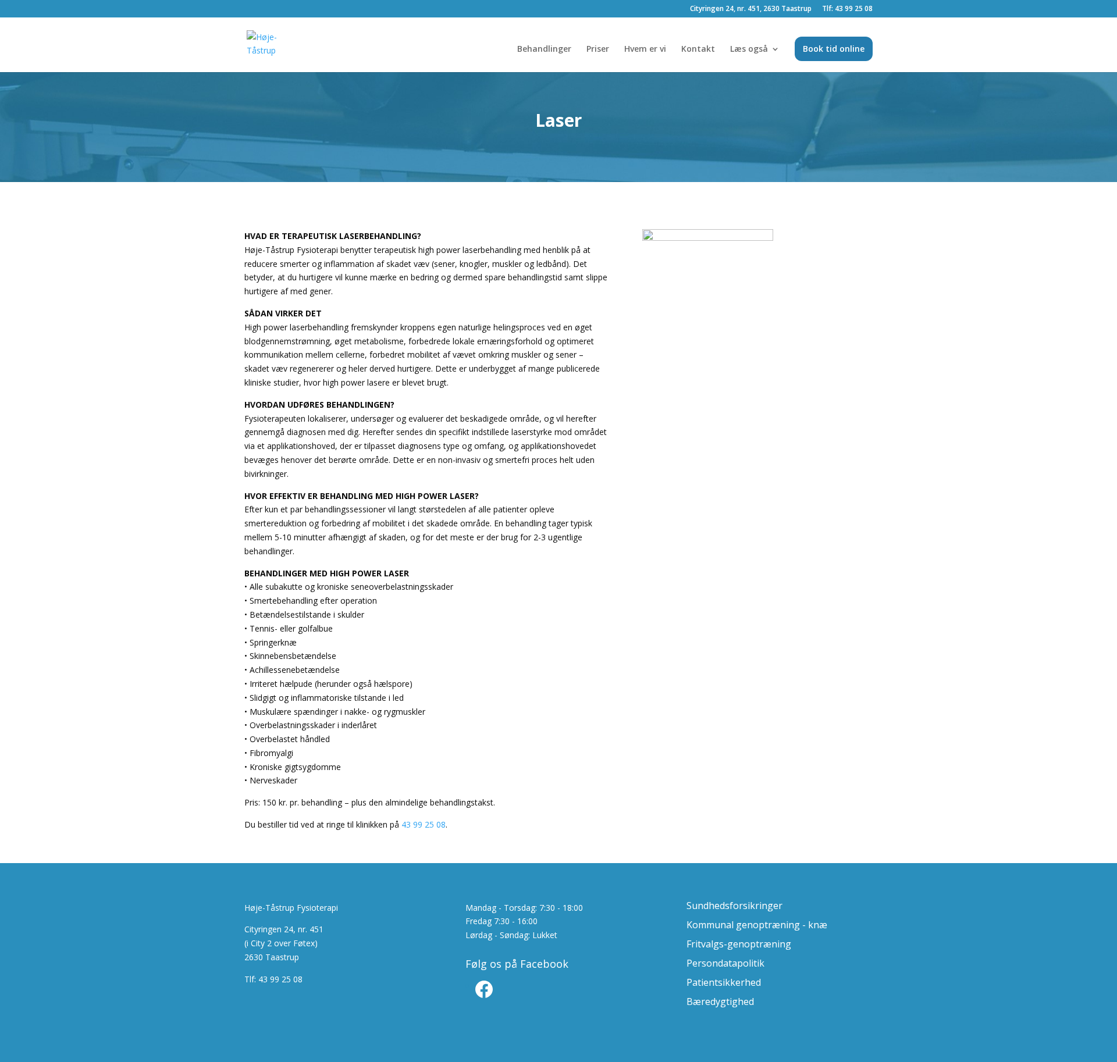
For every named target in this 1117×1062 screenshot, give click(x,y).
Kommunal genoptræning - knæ (756, 924)
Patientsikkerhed (723, 982)
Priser (597, 49)
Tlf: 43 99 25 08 (847, 9)
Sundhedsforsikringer (734, 905)
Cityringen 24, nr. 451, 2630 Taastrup (751, 9)
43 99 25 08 (423, 824)
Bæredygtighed (720, 1001)
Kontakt (698, 49)
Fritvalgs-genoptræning (738, 944)
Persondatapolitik (725, 963)
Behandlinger (544, 49)
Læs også (749, 49)
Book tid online (834, 48)
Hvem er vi (645, 49)
